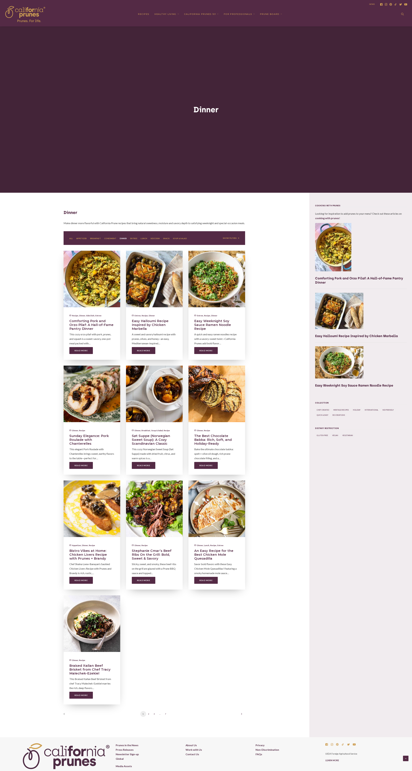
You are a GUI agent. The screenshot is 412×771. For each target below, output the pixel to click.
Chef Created (323, 410)
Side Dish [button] (155, 238)
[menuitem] (381, 4)
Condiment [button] (110, 238)
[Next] (240, 715)
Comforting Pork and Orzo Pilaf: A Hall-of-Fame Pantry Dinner (91, 325)
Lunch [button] (144, 238)
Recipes (143, 14)
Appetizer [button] (81, 238)
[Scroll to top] (405, 758)
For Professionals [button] (238, 14)
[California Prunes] (25, 14)
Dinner (82, 315)
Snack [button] (166, 238)
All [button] (71, 238)
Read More (81, 350)
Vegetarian (347, 435)
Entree (98, 315)
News (372, 4)
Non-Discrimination (267, 749)
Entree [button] (133, 238)
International (371, 410)
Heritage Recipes (341, 410)
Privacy (260, 745)
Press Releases (125, 749)
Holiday (356, 410)
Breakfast (145, 430)
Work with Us (194, 749)
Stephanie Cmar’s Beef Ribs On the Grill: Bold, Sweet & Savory (151, 554)
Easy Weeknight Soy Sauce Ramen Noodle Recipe (212, 325)
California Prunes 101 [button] (200, 14)
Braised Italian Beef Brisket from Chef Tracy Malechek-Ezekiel (90, 669)
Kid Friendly (388, 410)
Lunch (206, 545)
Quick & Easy (322, 415)
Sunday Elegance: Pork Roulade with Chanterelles (89, 440)
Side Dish (90, 315)
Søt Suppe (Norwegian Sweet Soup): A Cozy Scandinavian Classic (151, 440)
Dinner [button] (123, 238)
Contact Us (192, 754)
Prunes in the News (127, 745)
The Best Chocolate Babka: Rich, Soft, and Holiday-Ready (213, 440)
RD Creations (338, 415)
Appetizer (76, 545)
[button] (381, 4)
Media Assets (124, 766)
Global (120, 758)
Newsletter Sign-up (127, 754)
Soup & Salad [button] (180, 238)
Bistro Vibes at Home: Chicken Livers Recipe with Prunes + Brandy (88, 554)
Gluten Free (322, 435)
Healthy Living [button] (165, 14)
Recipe (75, 315)
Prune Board (269, 14)
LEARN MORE (332, 760)
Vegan (335, 435)
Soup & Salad (157, 430)
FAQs (259, 754)
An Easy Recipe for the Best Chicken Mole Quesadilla (213, 554)
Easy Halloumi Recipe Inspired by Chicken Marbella (150, 325)
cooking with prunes (327, 218)
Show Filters (230, 238)
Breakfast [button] (95, 238)
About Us (191, 745)
